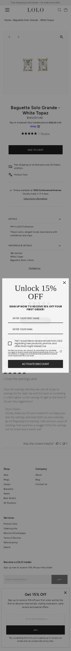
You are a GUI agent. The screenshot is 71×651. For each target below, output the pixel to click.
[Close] (64, 282)
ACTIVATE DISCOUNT (35, 364)
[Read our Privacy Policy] (61, 351)
